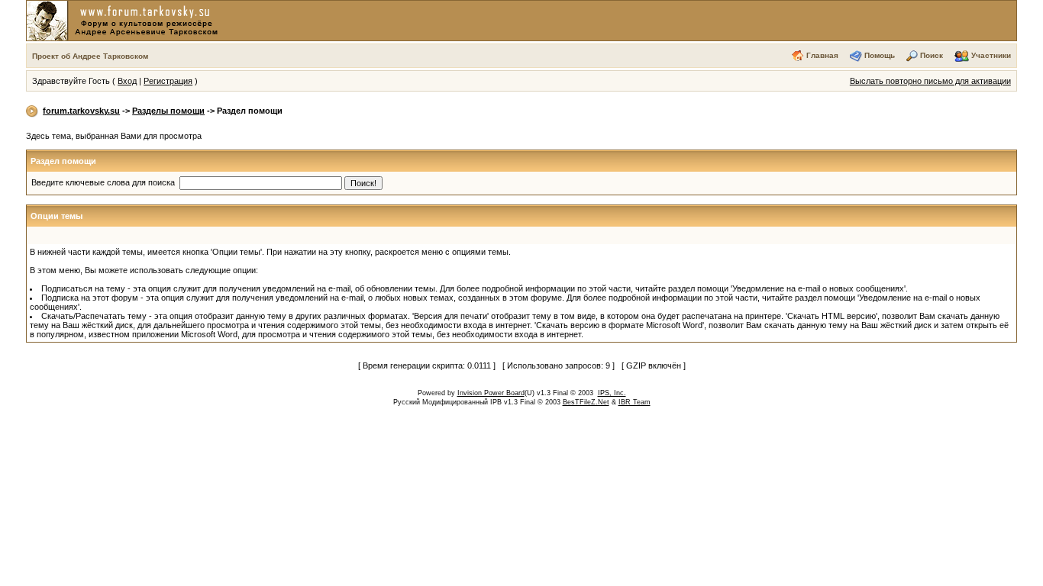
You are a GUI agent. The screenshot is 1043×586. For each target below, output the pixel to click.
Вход (127, 80)
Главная (822, 55)
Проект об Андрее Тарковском (90, 56)
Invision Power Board (491, 393)
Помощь (879, 55)
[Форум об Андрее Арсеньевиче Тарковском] (125, 19)
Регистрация (168, 80)
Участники (991, 55)
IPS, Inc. (612, 393)
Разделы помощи (168, 110)
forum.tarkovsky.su (81, 110)
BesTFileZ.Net (586, 402)
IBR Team (634, 402)
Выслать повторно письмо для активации (930, 80)
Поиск (931, 55)
